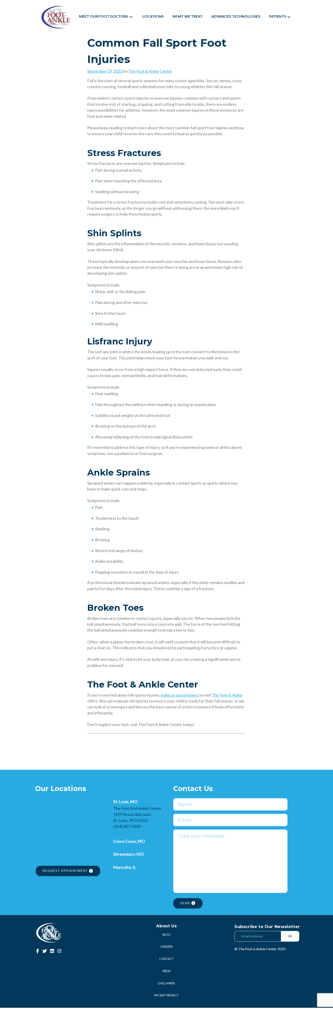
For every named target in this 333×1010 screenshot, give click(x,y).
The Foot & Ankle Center (150, 71)
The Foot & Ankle (227, 695)
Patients (277, 16)
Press (166, 971)
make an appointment (180, 695)
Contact (166, 959)
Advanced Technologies (235, 16)
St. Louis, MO (125, 801)
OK (290, 936)
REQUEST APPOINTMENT (66, 871)
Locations (153, 16)
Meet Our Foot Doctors (103, 16)
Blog (166, 934)
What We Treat (187, 16)
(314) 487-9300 (126, 826)
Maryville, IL (124, 867)
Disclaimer (166, 983)
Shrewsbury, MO (128, 854)
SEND (185, 903)
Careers (166, 946)
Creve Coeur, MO (129, 841)
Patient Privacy (166, 995)
